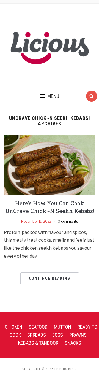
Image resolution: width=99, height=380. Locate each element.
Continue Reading (49, 278)
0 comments (68, 221)
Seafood (38, 327)
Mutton (62, 327)
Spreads (36, 335)
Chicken (13, 327)
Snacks (73, 343)
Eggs (57, 335)
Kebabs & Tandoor (38, 343)
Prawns (78, 335)
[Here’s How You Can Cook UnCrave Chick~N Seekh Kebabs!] (49, 164)
